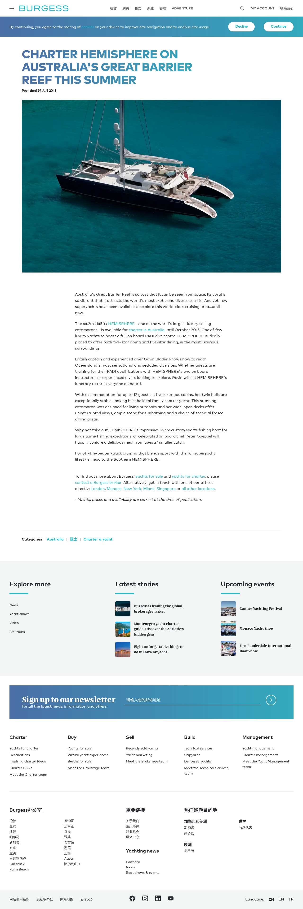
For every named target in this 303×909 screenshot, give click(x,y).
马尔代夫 (245, 827)
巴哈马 (189, 834)
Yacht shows (19, 614)
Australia (55, 539)
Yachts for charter (24, 748)
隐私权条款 (44, 899)
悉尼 (67, 848)
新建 (150, 8)
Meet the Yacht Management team (265, 764)
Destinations (19, 755)
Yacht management (258, 748)
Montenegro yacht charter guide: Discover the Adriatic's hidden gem (159, 629)
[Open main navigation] (11, 8)
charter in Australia (147, 330)
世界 (242, 821)
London (98, 488)
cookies (87, 27)
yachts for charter (188, 476)
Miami (149, 488)
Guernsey (16, 864)
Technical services (198, 748)
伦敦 (12, 821)
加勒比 (189, 827)
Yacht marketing (139, 755)
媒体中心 (132, 837)
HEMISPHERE (121, 323)
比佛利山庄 (72, 864)
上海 (67, 853)
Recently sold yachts (142, 748)
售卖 (138, 8)
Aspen (69, 858)
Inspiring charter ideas (27, 761)
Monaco (114, 488)
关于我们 (132, 821)
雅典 (67, 837)
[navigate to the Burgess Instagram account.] (145, 899)
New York (132, 488)
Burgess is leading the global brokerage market (158, 609)
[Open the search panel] (242, 8)
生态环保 (132, 826)
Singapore (166, 488)
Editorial (133, 862)
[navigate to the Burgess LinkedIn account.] (158, 899)
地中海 (189, 850)
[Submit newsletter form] (271, 700)
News (13, 605)
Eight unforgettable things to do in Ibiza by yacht (158, 649)
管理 (163, 8)
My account (262, 8)
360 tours (17, 632)
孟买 (12, 853)
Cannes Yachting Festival (261, 608)
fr (291, 899)
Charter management (260, 755)
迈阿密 (69, 826)
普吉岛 (69, 842)
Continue (278, 26)
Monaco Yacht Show (257, 628)
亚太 (73, 539)
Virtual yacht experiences (88, 755)
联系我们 (287, 8)
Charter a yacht (98, 539)
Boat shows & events (142, 872)
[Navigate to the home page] (43, 8)
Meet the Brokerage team (88, 768)
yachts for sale (149, 476)
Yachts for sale (80, 748)
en (281, 899)
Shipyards (192, 755)
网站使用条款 (19, 899)
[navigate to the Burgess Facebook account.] (132, 899)
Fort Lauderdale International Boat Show (265, 648)
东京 (12, 848)
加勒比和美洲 (195, 821)
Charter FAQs (20, 768)
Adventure (182, 8)
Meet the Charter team (28, 774)
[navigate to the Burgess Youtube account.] (170, 899)
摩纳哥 (69, 821)
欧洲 (188, 844)
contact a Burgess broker (98, 482)
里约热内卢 (17, 858)
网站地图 (66, 899)
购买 (125, 8)
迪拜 (12, 832)
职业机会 (132, 832)
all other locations (198, 488)
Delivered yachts (197, 761)
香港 (67, 832)
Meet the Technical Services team (206, 770)
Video (14, 623)
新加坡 (14, 842)
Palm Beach (19, 869)
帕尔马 (14, 837)
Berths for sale (80, 761)
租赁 (113, 8)
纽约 (12, 826)
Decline (241, 26)
